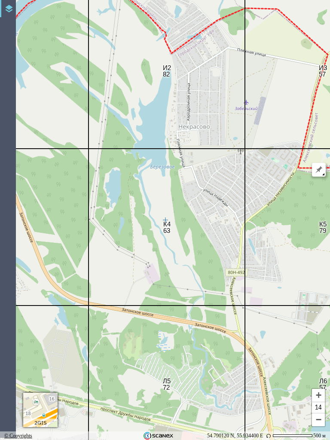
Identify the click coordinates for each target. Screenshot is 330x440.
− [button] (318, 419)
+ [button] (318, 395)
